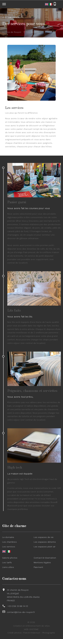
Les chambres (9, 542)
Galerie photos (9, 558)
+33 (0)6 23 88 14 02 (17, 606)
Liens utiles (8, 567)
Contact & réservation (45, 558)
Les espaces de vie (44, 537)
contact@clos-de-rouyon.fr (21, 612)
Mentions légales (42, 562)
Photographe (48, 633)
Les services (8, 546)
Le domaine (8, 537)
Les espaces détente (45, 542)
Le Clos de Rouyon (11, 32)
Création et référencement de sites (31, 626)
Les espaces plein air (44, 546)
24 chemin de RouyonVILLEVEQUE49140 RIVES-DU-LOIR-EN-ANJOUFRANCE (23, 595)
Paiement (38, 567)
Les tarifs (7, 562)
